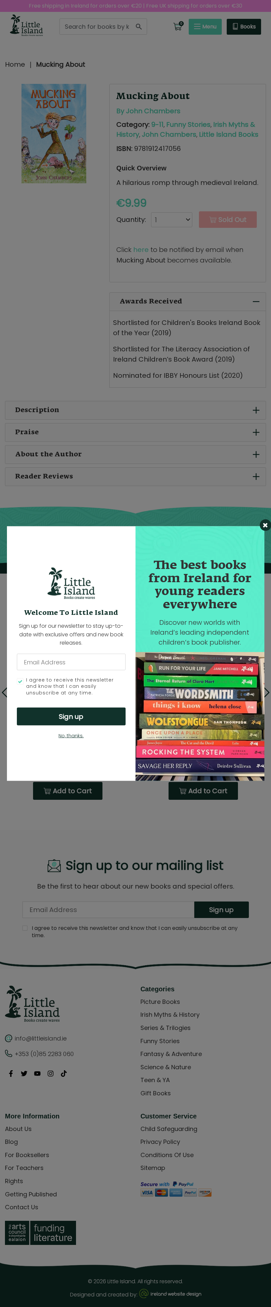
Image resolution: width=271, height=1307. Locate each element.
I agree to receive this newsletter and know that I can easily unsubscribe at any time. (70, 686)
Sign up (71, 716)
